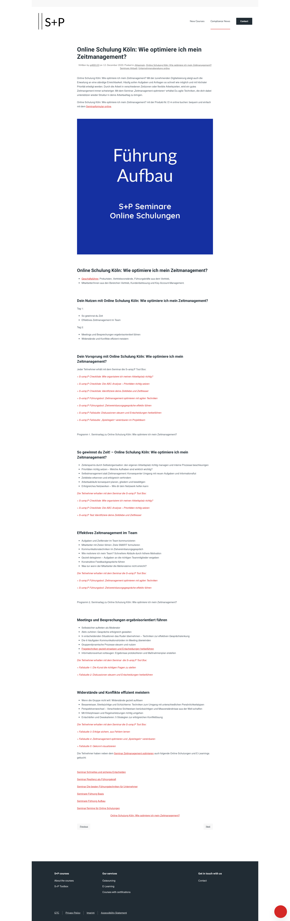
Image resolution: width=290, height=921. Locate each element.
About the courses (64, 880)
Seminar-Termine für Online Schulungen (98, 808)
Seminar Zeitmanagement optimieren (134, 753)
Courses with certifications (116, 892)
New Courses (197, 21)
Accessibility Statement (114, 913)
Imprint (91, 913)
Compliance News (220, 21)
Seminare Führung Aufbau (91, 801)
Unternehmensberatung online (154, 68)
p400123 (94, 65)
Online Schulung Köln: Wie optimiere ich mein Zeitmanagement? (178, 65)
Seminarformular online (98, 106)
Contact (244, 21)
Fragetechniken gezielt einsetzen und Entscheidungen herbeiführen (118, 648)
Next (208, 826)
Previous (84, 826)
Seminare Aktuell (128, 68)
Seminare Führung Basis (90, 793)
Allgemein (140, 65)
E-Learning (108, 886)
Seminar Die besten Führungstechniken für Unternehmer (107, 786)
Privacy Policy (73, 913)
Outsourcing (108, 880)
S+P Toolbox (61, 886)
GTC (56, 913)
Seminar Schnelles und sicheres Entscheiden (101, 772)
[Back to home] (51, 21)
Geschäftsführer (90, 278)
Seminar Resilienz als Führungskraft (96, 779)
